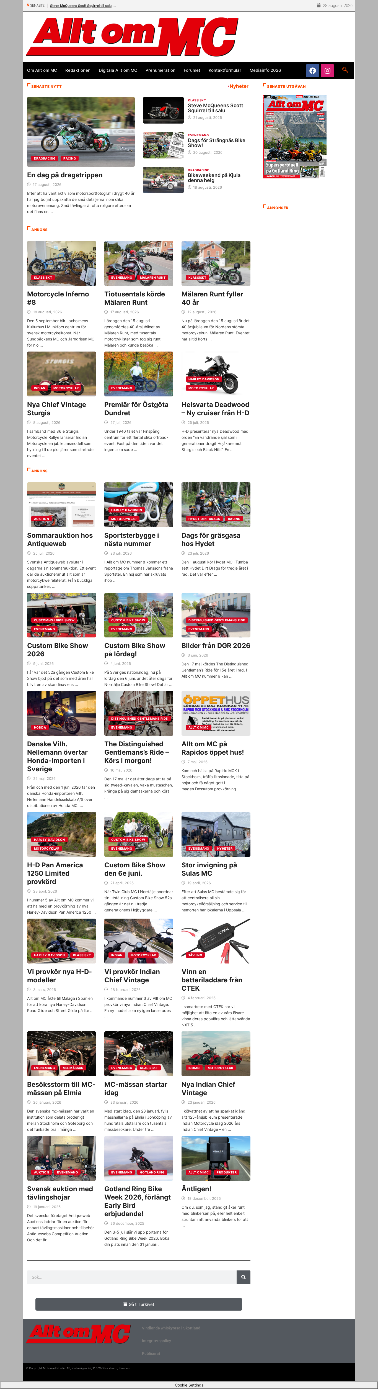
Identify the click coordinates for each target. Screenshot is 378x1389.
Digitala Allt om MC (118, 70)
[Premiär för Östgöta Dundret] (138, 374)
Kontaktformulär (225, 70)
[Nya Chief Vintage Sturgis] (61, 374)
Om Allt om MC (42, 70)
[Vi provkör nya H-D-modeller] (61, 941)
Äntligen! (196, 1189)
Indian (39, 388)
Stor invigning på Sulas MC (209, 869)
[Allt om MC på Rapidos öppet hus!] (216, 713)
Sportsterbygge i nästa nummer (131, 539)
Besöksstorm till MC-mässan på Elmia (61, 1088)
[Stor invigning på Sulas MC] (216, 834)
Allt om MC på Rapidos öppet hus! (213, 748)
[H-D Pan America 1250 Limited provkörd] (61, 834)
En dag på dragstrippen (65, 175)
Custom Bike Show (128, 620)
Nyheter (224, 848)
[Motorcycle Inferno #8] (61, 263)
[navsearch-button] (345, 70)
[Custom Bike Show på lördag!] (138, 615)
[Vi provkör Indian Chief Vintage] (138, 941)
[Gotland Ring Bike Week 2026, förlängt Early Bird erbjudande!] (138, 1158)
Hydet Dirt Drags (204, 519)
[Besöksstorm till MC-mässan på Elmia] (61, 1053)
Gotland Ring (152, 1172)
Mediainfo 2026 (265, 70)
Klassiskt (197, 100)
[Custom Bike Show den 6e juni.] (138, 834)
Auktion (41, 519)
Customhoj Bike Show (54, 620)
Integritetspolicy (156, 1341)
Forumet (192, 70)
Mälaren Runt (152, 278)
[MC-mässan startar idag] (138, 1053)
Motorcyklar (66, 388)
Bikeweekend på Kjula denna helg (214, 177)
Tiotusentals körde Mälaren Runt (134, 298)
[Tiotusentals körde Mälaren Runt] (138, 263)
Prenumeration (160, 70)
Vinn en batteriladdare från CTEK (212, 980)
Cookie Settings (189, 1385)
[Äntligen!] (216, 1158)
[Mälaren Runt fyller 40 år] (216, 263)
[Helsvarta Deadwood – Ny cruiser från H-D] (216, 374)
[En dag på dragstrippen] (81, 132)
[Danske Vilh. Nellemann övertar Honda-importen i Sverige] (61, 713)
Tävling (195, 955)
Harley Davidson (203, 379)
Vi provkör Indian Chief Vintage (132, 976)
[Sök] (243, 1277)
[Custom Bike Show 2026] (61, 615)
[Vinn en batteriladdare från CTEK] (216, 941)
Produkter (227, 1172)
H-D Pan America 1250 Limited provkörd (55, 873)
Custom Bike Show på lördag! (134, 650)
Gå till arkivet (141, 1304)
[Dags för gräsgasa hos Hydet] (216, 504)
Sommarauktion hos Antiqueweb (60, 539)
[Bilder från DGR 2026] (216, 615)
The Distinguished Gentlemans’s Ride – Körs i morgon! (136, 752)
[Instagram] (327, 70)
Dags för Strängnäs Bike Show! (74, 6)
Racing (69, 158)
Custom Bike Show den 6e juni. (134, 869)
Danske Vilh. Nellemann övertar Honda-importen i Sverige (57, 756)
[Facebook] (312, 70)
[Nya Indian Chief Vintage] (216, 1053)
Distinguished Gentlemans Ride (216, 620)
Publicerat (151, 1353)
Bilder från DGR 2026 (216, 646)
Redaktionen (77, 70)
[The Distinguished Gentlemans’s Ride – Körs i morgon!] (138, 713)
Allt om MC (198, 727)
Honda (40, 727)
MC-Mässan (73, 1068)
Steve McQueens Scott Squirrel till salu (215, 107)
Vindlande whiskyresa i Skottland (171, 1328)
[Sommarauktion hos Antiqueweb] (61, 504)
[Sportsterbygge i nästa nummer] (138, 504)
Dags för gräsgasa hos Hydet (211, 539)
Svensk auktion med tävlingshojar (60, 1193)
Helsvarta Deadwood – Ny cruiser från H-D (215, 409)
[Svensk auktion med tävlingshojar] (61, 1158)
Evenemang (198, 135)
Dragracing (44, 158)
